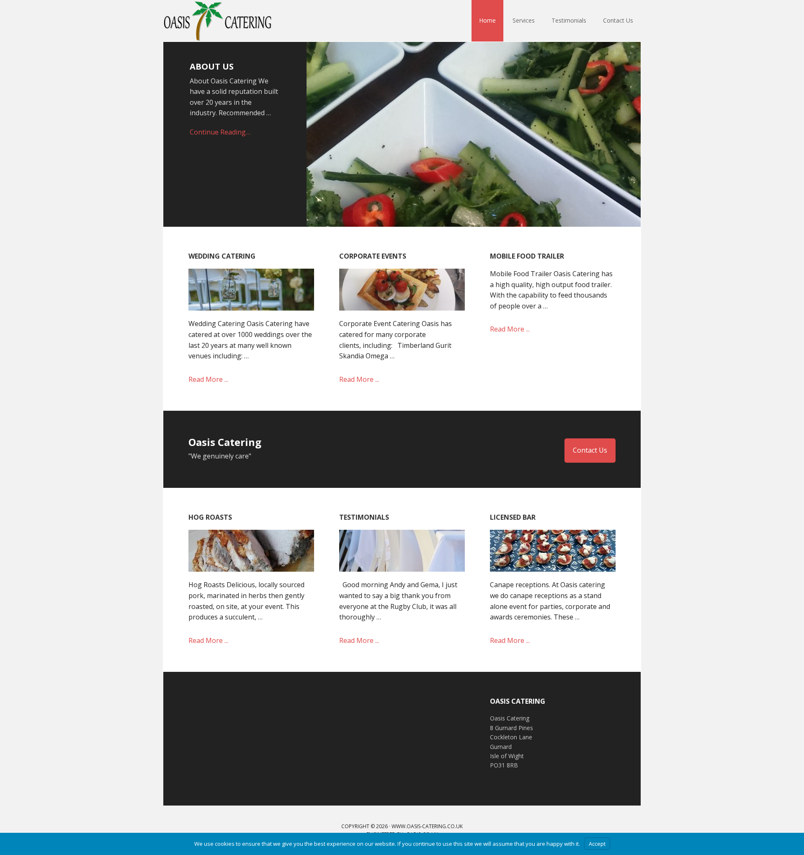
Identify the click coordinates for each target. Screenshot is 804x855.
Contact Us (590, 450)
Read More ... (208, 379)
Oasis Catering (217, 21)
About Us (212, 66)
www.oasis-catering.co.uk (427, 826)
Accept (597, 843)
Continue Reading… (220, 132)
